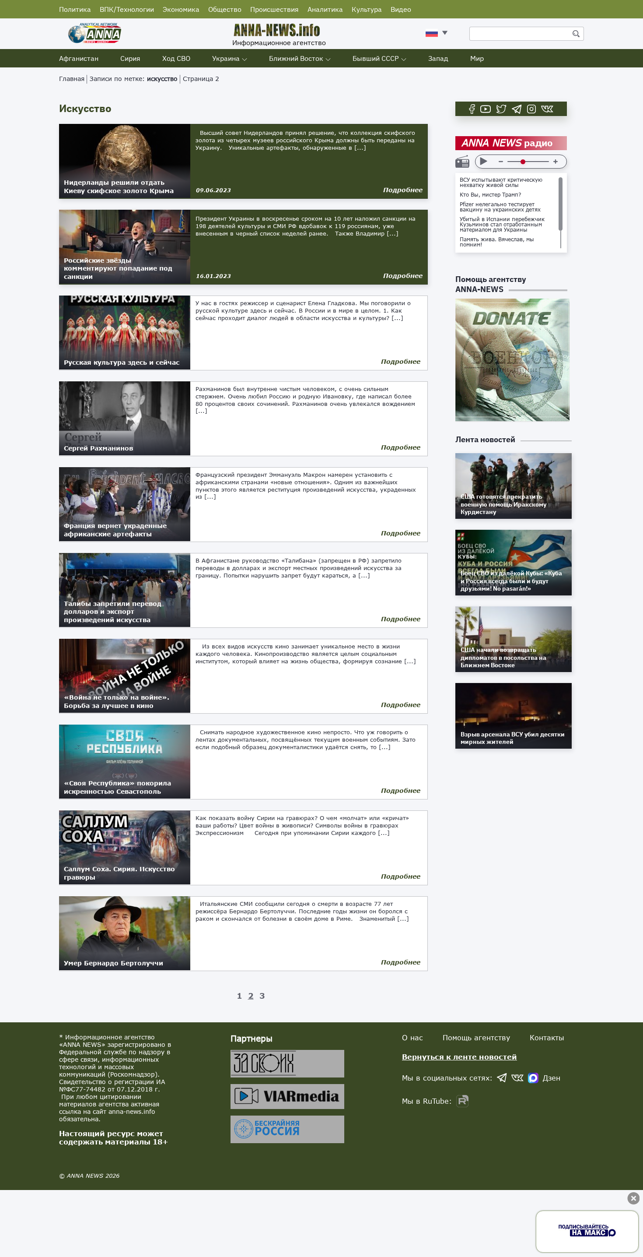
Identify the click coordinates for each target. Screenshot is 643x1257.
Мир (477, 58)
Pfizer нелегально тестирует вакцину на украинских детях (500, 207)
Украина (226, 58)
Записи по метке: (134, 78)
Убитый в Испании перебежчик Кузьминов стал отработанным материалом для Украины (502, 224)
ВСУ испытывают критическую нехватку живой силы (501, 182)
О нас (412, 1037)
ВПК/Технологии (127, 9)
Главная (71, 78)
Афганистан (78, 58)
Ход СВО (176, 58)
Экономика (181, 9)
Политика (75, 9)
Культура (367, 9)
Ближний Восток (296, 58)
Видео (401, 9)
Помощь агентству (476, 1037)
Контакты (547, 1037)
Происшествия (274, 9)
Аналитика (325, 9)
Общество (224, 9)
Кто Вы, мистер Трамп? (490, 194)
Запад (438, 58)
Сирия (130, 58)
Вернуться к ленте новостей (459, 1057)
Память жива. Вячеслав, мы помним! (497, 242)
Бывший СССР (376, 58)
